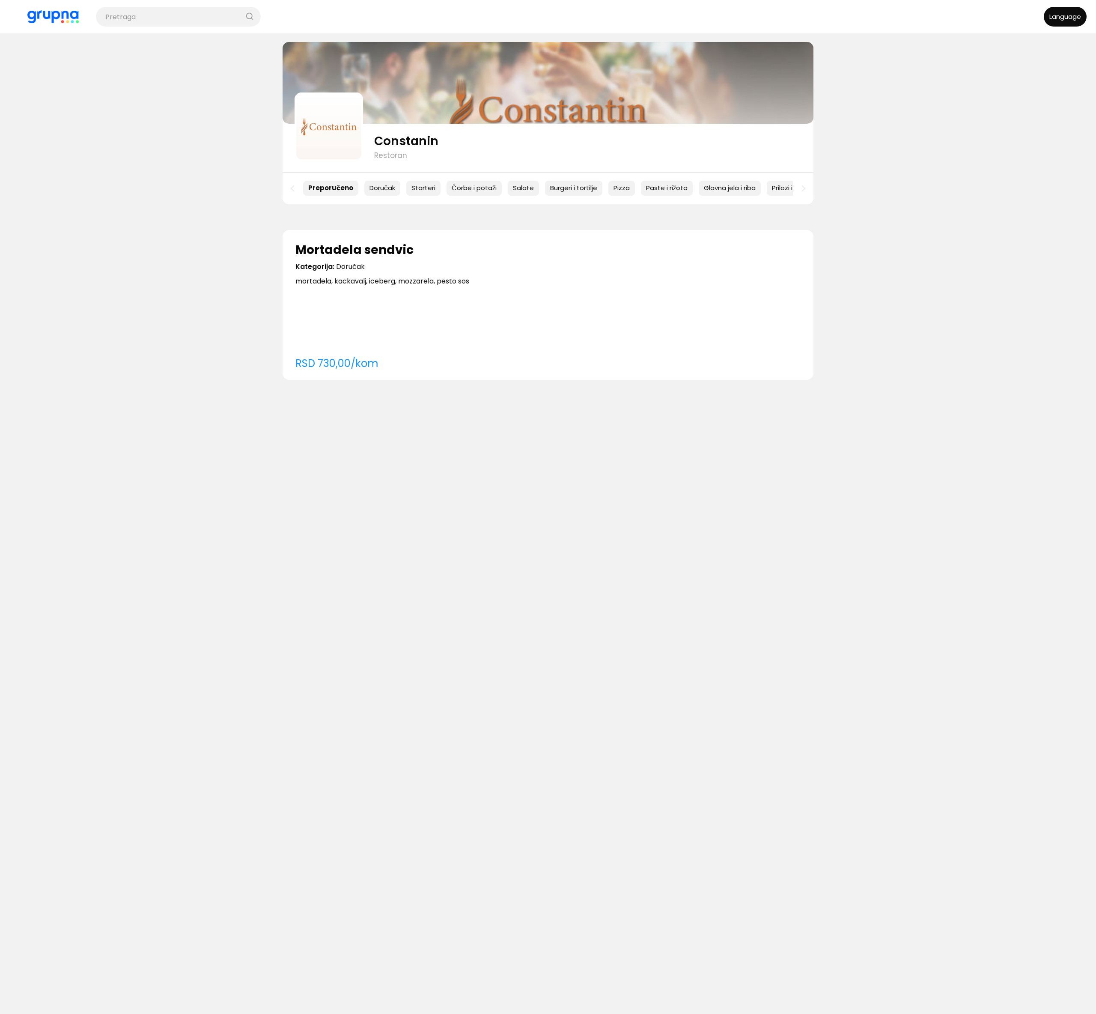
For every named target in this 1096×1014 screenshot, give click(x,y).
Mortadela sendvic (354, 250)
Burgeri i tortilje (573, 187)
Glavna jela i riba (730, 187)
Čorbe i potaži (474, 187)
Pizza (622, 187)
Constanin (406, 141)
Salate (523, 187)
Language (1065, 16)
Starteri (423, 187)
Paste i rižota (667, 187)
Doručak (382, 187)
